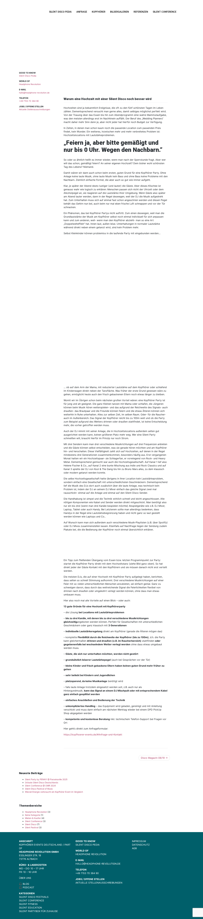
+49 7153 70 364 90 (29, 101)
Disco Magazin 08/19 (153, 757)
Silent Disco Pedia (60, 11)
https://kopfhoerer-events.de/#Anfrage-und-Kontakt (93, 734)
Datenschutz (141, 844)
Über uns (25, 877)
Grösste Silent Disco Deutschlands (41, 782)
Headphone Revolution (30, 84)
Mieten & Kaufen (33, 818)
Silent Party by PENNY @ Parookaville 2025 (46, 779)
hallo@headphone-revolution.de (34, 92)
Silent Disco (30, 824)
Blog (25, 883)
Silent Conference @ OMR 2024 (40, 785)
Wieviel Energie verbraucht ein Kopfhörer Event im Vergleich (54, 792)
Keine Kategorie (32, 815)
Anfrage (81, 11)
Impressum (139, 841)
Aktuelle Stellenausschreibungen (34, 109)
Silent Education (30, 907)
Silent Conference (164, 11)
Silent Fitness (28, 904)
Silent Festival (31, 827)
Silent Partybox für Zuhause (38, 911)
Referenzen (141, 11)
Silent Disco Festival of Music (39, 788)
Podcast (28, 887)
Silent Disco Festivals (33, 896)
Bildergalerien (119, 11)
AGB (134, 848)
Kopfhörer (98, 11)
